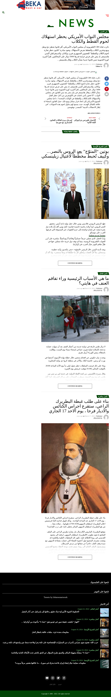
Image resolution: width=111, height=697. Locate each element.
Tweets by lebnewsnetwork (55, 597)
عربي (60, 684)
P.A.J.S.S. (96, 163)
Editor (98, 66)
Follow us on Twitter (97, 235)
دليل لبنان (53, 684)
